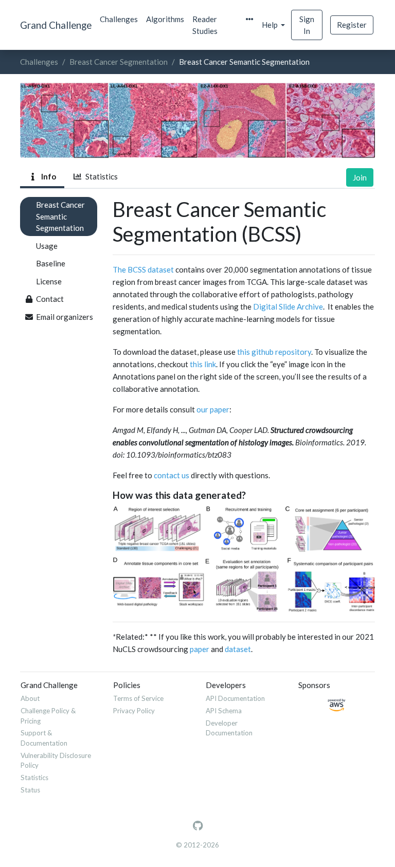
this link (203, 364)
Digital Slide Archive (288, 306)
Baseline (50, 263)
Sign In (306, 24)
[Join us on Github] (198, 826)
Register (352, 24)
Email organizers (64, 316)
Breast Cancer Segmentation (118, 61)
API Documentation (235, 698)
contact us (171, 475)
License (49, 281)
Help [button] (270, 24)
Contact (50, 298)
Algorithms (165, 19)
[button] (250, 19)
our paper (212, 409)
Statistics (100, 176)
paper (199, 649)
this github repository (274, 351)
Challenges (119, 19)
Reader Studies (205, 24)
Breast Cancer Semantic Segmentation (60, 216)
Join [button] (360, 177)
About (30, 698)
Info (47, 176)
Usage (47, 245)
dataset (238, 649)
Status (30, 790)
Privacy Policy (134, 711)
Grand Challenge (56, 25)
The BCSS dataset (143, 269)
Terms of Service (138, 698)
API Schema (224, 711)
